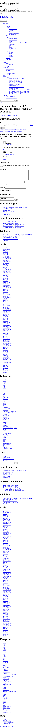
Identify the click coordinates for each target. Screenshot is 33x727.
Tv (3, 446)
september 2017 (7, 287)
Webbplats (2, 187)
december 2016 (7, 297)
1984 (4, 383)
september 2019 (7, 261)
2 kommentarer (13, 115)
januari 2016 (6, 307)
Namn (2, 182)
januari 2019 (6, 268)
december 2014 (7, 325)
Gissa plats (5, 410)
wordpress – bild (7, 214)
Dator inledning (13, 38)
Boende (8, 26)
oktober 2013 (6, 344)
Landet (8, 27)
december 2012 (7, 358)
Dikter (10, 41)
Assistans (5, 67)
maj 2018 (5, 278)
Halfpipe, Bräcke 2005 (8, 412)
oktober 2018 (6, 271)
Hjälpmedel (6, 415)
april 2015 (5, 319)
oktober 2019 (6, 260)
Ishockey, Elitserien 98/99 (15, 80)
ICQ (10, 45)
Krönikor (5, 60)
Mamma (5, 425)
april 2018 (5, 279)
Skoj (10, 49)
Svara (4, 150)
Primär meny (3, 20)
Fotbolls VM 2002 (13, 88)
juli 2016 (5, 299)
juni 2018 (5, 276)
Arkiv (4, 76)
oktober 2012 (6, 361)
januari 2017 (6, 296)
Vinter (10, 31)
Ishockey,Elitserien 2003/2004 (16, 78)
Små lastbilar (7, 129)
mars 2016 (5, 304)
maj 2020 (5, 253)
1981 (4, 381)
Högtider (11, 65)
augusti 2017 (6, 289)
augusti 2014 (6, 330)
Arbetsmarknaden (10, 73)
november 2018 (7, 270)
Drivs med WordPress (7, 726)
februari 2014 (6, 339)
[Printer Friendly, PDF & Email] (2, 128)
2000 (10, 55)
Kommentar (3, 169)
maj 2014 (5, 334)
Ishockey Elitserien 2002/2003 (16, 87)
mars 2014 (5, 337)
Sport (7, 77)
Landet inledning (13, 29)
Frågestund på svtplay (8, 211)
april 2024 (5, 247)
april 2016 (5, 303)
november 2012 (7, 359)
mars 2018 (5, 281)
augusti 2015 (6, 314)
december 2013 (7, 341)
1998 (10, 53)
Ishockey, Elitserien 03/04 (15, 82)
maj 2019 (5, 265)
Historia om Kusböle (14, 33)
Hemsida (5, 414)
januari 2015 (6, 323)
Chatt (10, 47)
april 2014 (5, 336)
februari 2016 (6, 305)
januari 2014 (6, 340)
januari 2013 (6, 357)
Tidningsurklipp (7, 443)
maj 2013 (5, 351)
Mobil (4, 430)
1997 (4, 393)
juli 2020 (5, 250)
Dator (7, 37)
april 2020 (5, 254)
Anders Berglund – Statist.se (10, 237)
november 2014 (7, 326)
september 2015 (7, 312)
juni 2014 (5, 333)
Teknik (4, 441)
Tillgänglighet (6, 444)
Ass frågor (8, 70)
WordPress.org (6, 460)
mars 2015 (5, 321)
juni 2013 (5, 350)
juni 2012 (5, 366)
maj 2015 (5, 318)
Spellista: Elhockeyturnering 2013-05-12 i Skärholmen (13, 130)
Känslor (5, 419)
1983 (4, 382)
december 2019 (7, 257)
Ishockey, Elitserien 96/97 (15, 84)
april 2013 (5, 352)
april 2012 (5, 369)
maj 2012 (5, 368)
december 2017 (7, 285)
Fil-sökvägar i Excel (13, 221)
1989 (4, 388)
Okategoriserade (7, 433)
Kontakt (5, 95)
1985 (4, 385)
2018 (4, 396)
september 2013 (7, 346)
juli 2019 (5, 264)
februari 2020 (6, 256)
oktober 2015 (6, 311)
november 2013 (7, 343)
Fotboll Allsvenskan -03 (15, 94)
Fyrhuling (5, 407)
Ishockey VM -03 (13, 85)
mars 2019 (5, 267)
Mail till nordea (6, 213)
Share (31, 125)
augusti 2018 (6, 274)
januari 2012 (6, 370)
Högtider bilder (6, 418)
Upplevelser (6, 447)
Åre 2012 (5, 397)
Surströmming (12, 34)
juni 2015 (5, 317)
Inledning (11, 52)
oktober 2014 (6, 328)
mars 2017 (5, 293)
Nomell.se (5, 240)
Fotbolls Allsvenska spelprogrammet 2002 (19, 89)
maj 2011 (5, 372)
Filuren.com (6, 16)
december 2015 (7, 308)
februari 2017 (6, 294)
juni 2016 (5, 300)
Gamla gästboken (10, 96)
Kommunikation (7, 421)
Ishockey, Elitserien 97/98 (15, 81)
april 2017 (5, 292)
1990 (4, 389)
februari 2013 (6, 355)
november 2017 (7, 286)
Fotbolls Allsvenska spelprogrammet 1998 (19, 91)
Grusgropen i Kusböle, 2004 (10, 411)
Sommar (11, 30)
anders (8, 115)
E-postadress (3, 184)
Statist (4, 439)
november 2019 (7, 258)
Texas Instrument (13, 48)
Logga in (5, 456)
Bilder (7, 63)
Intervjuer (5, 71)
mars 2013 (5, 354)
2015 (4, 394)
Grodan (8, 58)
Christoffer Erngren (8, 224)
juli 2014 (5, 332)
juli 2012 (5, 365)
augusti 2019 (6, 263)
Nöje (4, 432)
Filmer (7, 66)
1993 (4, 390)
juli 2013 (5, 348)
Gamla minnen (6, 408)
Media (4, 62)
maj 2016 (5, 301)
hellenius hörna (6, 210)
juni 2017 (5, 290)
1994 (4, 392)
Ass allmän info (10, 69)
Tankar (11, 56)
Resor (4, 436)
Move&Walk (9, 51)
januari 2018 (6, 283)
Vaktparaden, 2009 (7, 448)
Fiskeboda (8, 59)
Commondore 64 (13, 40)
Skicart (8, 36)
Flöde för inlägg (7, 457)
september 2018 (7, 272)
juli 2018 (5, 275)
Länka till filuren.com (11, 98)
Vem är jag (8, 24)
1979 (4, 379)
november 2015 (7, 310)
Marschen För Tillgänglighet (10, 428)
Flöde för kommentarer (8, 459)
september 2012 (7, 362)
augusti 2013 (6, 347)
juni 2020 (5, 252)
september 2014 (7, 329)
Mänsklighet (6, 426)
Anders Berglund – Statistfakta (10, 239)
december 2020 (7, 249)
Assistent (8, 74)
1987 (4, 386)
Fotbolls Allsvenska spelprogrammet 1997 (19, 92)
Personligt (5, 23)
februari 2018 (6, 282)
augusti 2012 (6, 363)
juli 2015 (5, 315)
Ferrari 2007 (6, 404)
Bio (4, 401)
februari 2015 (6, 322)
